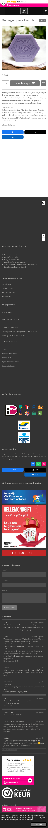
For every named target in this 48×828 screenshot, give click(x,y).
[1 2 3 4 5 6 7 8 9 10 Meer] (5, 83)
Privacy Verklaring (8, 366)
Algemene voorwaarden (10, 362)
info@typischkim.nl (8, 305)
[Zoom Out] (43, 239)
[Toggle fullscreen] (43, 203)
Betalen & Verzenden (9, 353)
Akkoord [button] (39, 824)
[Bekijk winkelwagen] (45, 11)
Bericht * (5, 590)
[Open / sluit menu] (2, 11)
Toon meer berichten (9, 750)
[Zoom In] (43, 235)
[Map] (24, 221)
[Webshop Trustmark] (16, 793)
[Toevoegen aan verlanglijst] (43, 83)
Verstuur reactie (9, 608)
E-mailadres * (6, 580)
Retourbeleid (6, 357)
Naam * (4, 570)
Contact (4, 349)
